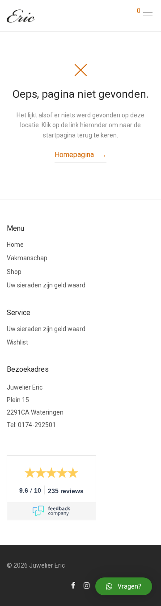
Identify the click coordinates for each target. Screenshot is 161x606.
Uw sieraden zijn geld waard (46, 285)
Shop (14, 271)
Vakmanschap (27, 257)
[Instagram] (87, 585)
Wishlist (17, 342)
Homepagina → (80, 154)
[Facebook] (73, 585)
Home (15, 244)
